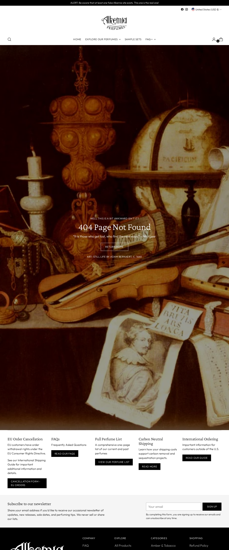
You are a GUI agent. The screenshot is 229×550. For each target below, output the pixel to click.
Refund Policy (198, 545)
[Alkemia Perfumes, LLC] (114, 23)
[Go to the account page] (212, 39)
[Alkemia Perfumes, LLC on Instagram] (186, 9)
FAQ (85, 545)
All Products (122, 545)
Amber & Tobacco (163, 545)
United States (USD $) (207, 9)
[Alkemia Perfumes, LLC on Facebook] (182, 9)
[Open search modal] (9, 39)
